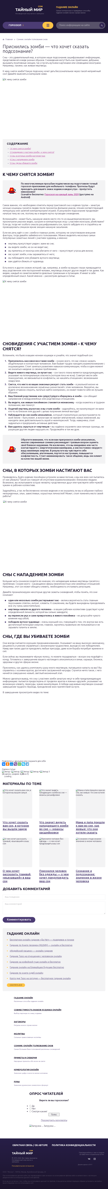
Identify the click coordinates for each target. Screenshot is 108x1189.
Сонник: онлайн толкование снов (33, 1046)
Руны (17, 1082)
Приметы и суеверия (25, 1058)
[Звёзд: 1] (7, 771)
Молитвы (19, 1034)
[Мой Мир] (11, 764)
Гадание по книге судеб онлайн (26, 973)
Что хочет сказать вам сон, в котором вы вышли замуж (16, 826)
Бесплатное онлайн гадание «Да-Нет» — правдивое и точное (42, 939)
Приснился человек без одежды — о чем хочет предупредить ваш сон (54, 876)
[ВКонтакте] (3, 764)
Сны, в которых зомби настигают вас (27, 156)
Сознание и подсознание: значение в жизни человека (89, 876)
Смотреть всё (16, 985)
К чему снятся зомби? (20, 148)
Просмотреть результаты (54, 1120)
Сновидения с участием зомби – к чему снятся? (32, 152)
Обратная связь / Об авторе (30, 1145)
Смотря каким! (39, 1111)
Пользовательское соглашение (23, 1166)
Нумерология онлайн (26, 1070)
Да (33, 1106)
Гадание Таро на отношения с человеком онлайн (36, 956)
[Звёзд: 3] (26, 771)
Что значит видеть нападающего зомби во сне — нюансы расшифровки (53, 827)
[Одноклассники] (7, 764)
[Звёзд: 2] (16, 771)
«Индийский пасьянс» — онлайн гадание (31, 950)
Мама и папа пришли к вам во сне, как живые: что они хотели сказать (90, 827)
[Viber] (15, 764)
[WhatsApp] (19, 764)
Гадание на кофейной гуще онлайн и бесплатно (35, 962)
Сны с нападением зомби (22, 159)
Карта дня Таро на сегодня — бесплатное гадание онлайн (40, 978)
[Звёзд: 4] (35, 771)
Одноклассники (95, 1159)
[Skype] (23, 764)
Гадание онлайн (67, 7)
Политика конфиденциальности (74, 1145)
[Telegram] (27, 764)
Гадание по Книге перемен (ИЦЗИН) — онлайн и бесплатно (41, 945)
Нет (34, 1108)
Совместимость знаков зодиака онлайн (37, 1010)
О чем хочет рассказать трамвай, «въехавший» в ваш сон (17, 876)
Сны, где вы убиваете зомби (23, 163)
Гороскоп (15, 25)
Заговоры (20, 1022)
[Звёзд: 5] (45, 771)
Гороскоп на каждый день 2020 (62, 194)
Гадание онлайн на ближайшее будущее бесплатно (37, 967)
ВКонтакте (89, 1159)
